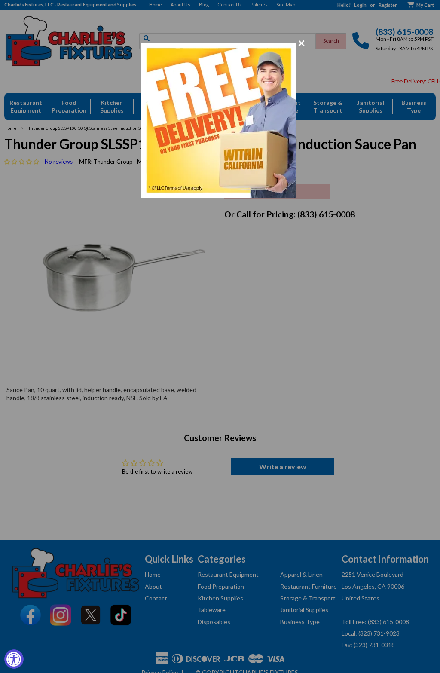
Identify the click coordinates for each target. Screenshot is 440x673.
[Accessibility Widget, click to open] (14, 659)
